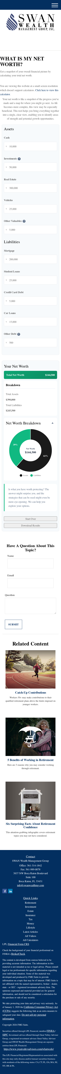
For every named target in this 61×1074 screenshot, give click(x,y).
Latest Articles (30, 931)
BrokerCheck (18, 953)
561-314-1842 (32, 45)
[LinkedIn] (28, 38)
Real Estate (10, 179)
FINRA (51, 1030)
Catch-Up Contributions (30, 692)
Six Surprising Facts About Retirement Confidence (30, 825)
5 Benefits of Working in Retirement (30, 760)
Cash (7, 137)
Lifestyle (30, 927)
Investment (30, 906)
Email (10, 575)
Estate (30, 911)
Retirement (30, 902)
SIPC (5, 1034)
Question (10, 595)
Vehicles (8, 200)
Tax (31, 919)
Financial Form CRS (18, 944)
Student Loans (12, 271)
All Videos (30, 936)
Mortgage (9, 250)
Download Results (30, 525)
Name (10, 556)
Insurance (30, 915)
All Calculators (30, 940)
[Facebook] (32, 38)
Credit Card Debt (13, 292)
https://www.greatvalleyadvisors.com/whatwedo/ (29, 1049)
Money (30, 923)
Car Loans (10, 313)
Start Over (30, 518)
